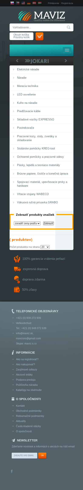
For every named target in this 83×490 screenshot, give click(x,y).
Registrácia (67, 3)
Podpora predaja (26, 379)
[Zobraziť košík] (39, 36)
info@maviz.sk (24, 333)
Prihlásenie (53, 3)
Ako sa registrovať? (27, 359)
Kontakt (20, 405)
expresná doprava (35, 268)
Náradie (21, 77)
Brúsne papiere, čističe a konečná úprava (42, 173)
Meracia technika (27, 86)
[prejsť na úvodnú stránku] (41, 16)
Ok (42, 455)
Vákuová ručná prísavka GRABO (37, 202)
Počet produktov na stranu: (25, 247)
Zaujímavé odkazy (26, 369)
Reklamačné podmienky (30, 416)
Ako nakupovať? (25, 364)
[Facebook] (12, 471)
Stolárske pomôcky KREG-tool (36, 148)
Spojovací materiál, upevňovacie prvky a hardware (42, 183)
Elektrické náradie (28, 69)
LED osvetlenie (26, 94)
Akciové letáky (24, 374)
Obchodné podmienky (29, 410)
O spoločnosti (24, 431)
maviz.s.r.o (30, 343)
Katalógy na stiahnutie (29, 390)
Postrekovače (25, 127)
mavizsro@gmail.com (28, 338)
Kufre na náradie (27, 102)
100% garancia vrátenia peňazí (43, 258)
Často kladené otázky (28, 426)
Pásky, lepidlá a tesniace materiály (38, 165)
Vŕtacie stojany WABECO (33, 194)
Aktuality (21, 421)
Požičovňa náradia (27, 384)
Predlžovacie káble (28, 111)
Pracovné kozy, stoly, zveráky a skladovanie (37, 138)
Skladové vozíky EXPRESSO (35, 119)
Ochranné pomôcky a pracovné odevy (40, 156)
